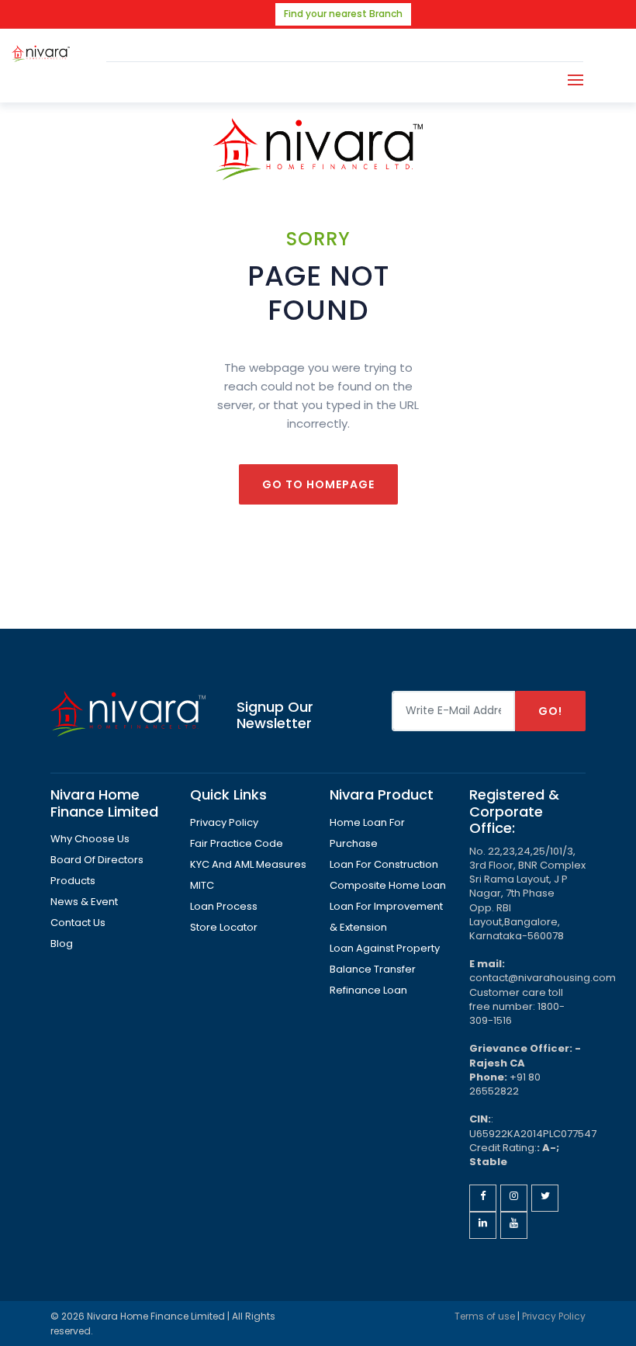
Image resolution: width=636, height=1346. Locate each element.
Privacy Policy (224, 822)
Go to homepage (318, 484)
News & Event (84, 901)
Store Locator (224, 927)
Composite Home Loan (388, 885)
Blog (61, 943)
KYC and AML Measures (248, 864)
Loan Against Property (385, 948)
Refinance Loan (368, 990)
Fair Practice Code (236, 843)
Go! (550, 711)
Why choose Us (90, 838)
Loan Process (224, 906)
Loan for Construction (384, 864)
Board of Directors (96, 859)
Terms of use (485, 1316)
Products (72, 880)
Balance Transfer (373, 969)
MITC (202, 885)
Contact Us (77, 922)
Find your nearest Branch (343, 13)
